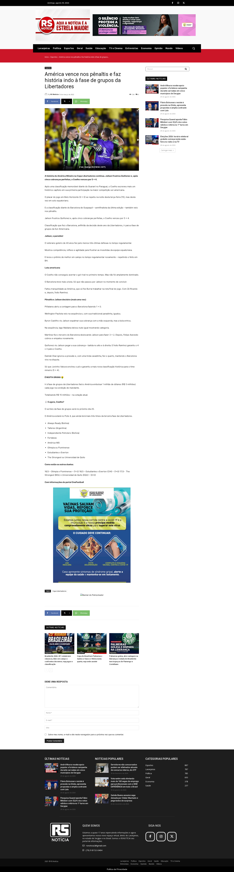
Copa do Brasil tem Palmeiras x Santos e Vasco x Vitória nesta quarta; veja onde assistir (89, 659)
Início (47, 57)
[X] (184, 3)
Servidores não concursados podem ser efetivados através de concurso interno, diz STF (124, 767)
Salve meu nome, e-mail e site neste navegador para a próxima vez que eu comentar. (86, 734)
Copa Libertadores (59, 591)
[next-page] (50, 670)
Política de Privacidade (117, 869)
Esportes (54, 57)
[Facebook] (172, 3)
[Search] (186, 69)
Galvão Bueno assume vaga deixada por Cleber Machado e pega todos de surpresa (124, 798)
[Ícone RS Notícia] (63, 25)
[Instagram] (178, 3)
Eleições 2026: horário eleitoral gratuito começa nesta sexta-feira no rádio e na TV (174, 139)
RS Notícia (54, 94)
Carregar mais (166, 150)
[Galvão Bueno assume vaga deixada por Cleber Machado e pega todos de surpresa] (102, 798)
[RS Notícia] (46, 94)
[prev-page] (46, 670)
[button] (194, 48)
